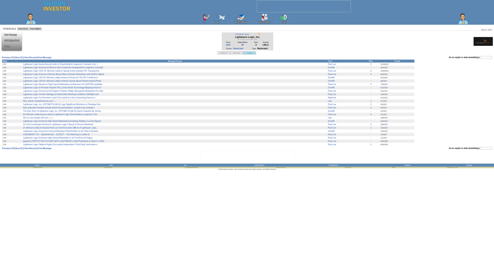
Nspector (332, 98)
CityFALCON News (270, 169)
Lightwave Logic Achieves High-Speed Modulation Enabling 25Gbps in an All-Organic (62, 121)
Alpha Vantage (257, 169)
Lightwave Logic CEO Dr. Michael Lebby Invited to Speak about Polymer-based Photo (62, 81)
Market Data (236, 53)
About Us (348, 167)
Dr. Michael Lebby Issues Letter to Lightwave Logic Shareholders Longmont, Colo (60, 114)
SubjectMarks (259, 165)
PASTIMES (35, 29)
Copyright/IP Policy (191, 167)
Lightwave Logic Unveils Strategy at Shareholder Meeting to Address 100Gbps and (61, 94)
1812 (228, 45)
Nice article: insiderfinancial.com (38, 101)
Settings (469, 165)
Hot (185, 165)
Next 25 (19, 57)
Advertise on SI (452, 167)
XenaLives (238, 48)
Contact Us (108, 167)
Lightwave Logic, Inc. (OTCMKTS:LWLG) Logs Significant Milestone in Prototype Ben (62, 104)
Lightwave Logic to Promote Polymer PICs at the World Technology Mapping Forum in (62, 87)
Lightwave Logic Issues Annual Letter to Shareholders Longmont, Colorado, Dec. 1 (60, 64)
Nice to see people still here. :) (37, 118)
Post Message (9, 34)
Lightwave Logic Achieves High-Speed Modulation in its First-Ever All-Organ (57, 138)
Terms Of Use (37, 167)
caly (330, 101)
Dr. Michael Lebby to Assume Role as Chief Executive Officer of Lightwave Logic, (60, 128)
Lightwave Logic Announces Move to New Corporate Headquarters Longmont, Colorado (63, 67)
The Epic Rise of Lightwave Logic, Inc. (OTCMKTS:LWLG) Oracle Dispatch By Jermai (62, 111)
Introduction (223, 53)
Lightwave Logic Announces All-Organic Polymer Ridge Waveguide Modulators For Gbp (63, 91)
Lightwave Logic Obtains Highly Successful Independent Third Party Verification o (60, 144)
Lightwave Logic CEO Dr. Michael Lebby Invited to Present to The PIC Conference (60, 77)
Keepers (407, 165)
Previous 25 (8, 57)
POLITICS (23, 29)
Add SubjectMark (12, 40)
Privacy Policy (281, 167)
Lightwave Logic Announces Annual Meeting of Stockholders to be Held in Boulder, (61, 131)
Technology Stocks (242, 34)
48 (242, 45)
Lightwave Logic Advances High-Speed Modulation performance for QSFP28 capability (62, 84)
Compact (249, 53)
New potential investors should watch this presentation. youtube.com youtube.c (59, 108)
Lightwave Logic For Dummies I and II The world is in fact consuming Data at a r (59, 98)
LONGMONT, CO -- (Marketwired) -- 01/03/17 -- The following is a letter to (56, 134)
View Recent (30, 57)
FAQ (393, 167)
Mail (111, 165)
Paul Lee (332, 64)
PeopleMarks (333, 165)
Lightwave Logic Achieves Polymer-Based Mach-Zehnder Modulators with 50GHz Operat (63, 74)
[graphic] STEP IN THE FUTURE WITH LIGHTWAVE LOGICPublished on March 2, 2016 (63, 141)
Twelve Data (248, 169)
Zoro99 (331, 67)
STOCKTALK (9, 29)
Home (37, 165)
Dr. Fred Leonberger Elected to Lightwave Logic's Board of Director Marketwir (58, 124)
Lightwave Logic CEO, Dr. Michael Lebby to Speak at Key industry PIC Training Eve (61, 71)
